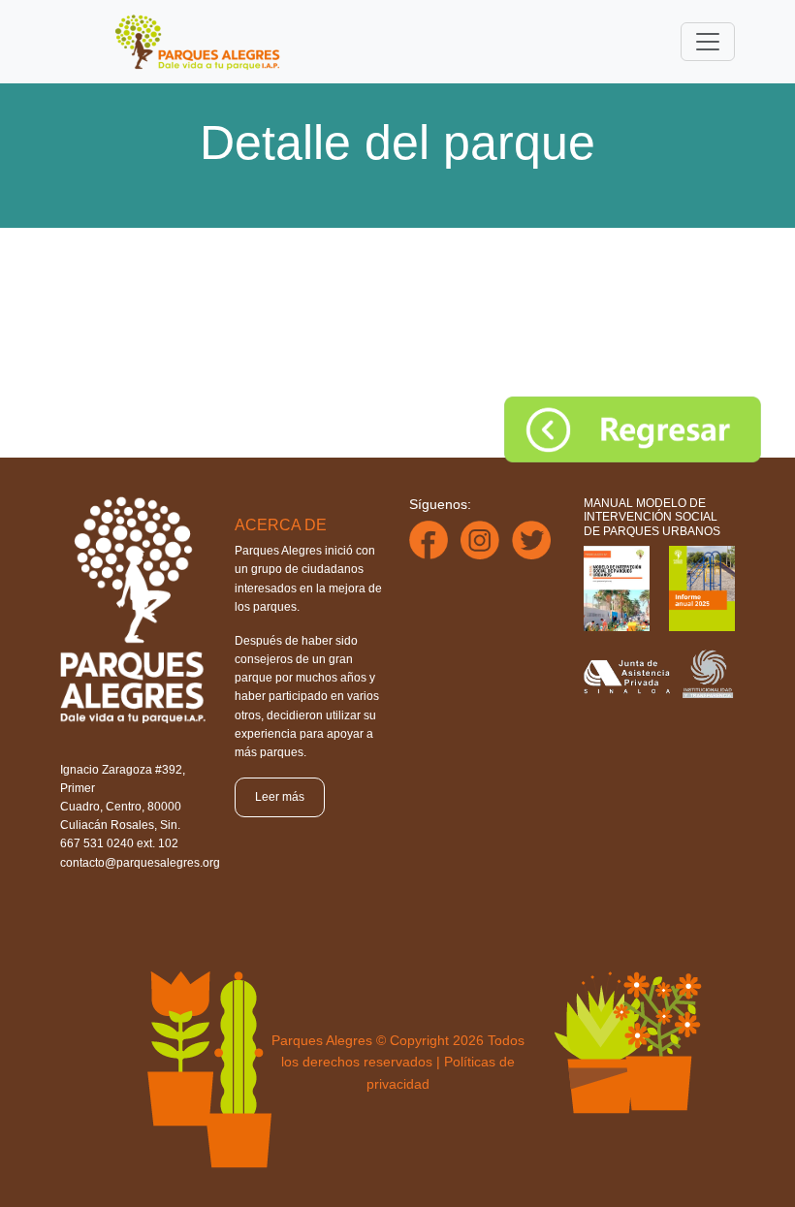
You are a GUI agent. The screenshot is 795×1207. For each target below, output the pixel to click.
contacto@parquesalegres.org (140, 863)
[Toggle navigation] (708, 41)
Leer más (279, 797)
